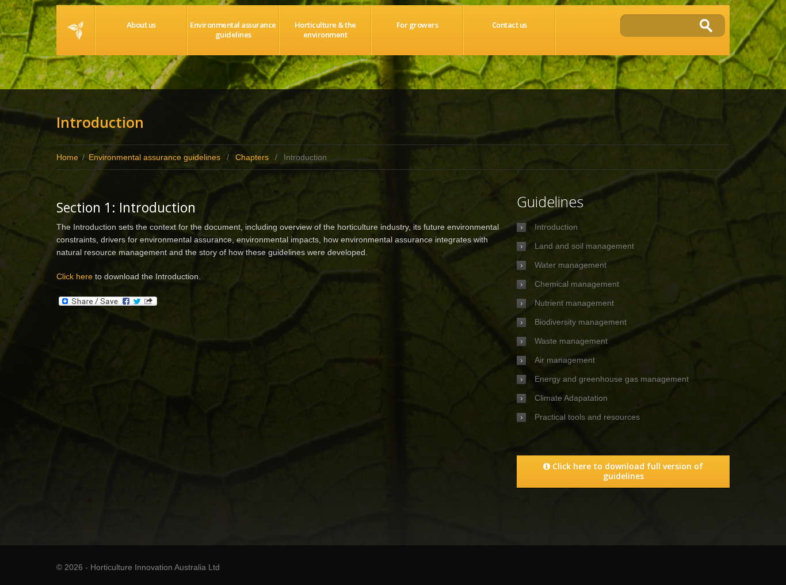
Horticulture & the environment (325, 30)
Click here (74, 276)
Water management (570, 264)
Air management (565, 359)
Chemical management (577, 283)
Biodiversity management (581, 321)
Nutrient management (574, 302)
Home (75, 30)
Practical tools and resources (587, 416)
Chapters (252, 157)
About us (141, 25)
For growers (417, 25)
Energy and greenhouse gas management (612, 378)
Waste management (571, 340)
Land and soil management (584, 245)
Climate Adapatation (571, 397)
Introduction (556, 226)
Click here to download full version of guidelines (627, 471)
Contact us (509, 25)
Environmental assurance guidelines (233, 30)
